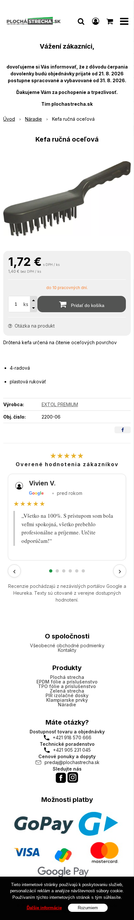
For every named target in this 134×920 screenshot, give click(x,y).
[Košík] (110, 21)
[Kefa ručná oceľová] (67, 198)
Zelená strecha (67, 691)
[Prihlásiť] (95, 21)
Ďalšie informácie (44, 907)
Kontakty (67, 650)
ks (25, 304)
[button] (81, 21)
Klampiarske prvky (67, 700)
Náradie (33, 119)
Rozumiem (88, 907)
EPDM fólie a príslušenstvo (67, 681)
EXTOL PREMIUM (60, 404)
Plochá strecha (67, 677)
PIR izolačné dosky (67, 695)
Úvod (9, 119)
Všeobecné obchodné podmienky (67, 645)
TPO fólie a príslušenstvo (67, 686)
